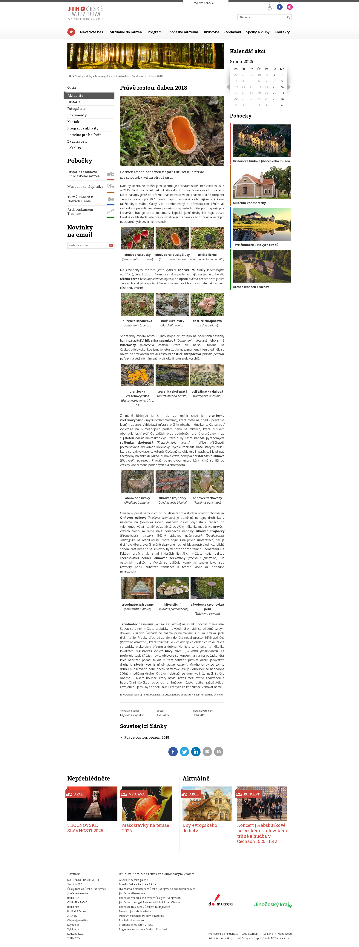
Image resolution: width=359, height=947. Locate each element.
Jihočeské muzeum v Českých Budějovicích (144, 907)
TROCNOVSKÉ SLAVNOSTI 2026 (85, 828)
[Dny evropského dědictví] (207, 803)
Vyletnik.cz (73, 929)
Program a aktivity (83, 128)
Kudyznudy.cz (75, 933)
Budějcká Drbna (76, 911)
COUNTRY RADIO (77, 902)
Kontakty (282, 32)
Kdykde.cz (73, 924)
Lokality (74, 148)
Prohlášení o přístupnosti (223, 933)
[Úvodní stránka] (86, 21)
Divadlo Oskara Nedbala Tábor (137, 884)
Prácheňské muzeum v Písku (136, 924)
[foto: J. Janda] (137, 248)
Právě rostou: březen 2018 (146, 737)
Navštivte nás (91, 32)
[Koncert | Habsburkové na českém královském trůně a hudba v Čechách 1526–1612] (262, 803)
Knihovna (211, 32)
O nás (71, 87)
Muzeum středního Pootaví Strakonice (141, 915)
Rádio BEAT (74, 898)
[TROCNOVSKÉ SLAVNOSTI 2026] (92, 803)
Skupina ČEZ (74, 884)
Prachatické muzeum (131, 920)
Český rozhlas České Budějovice (86, 889)
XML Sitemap (250, 933)
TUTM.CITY (73, 938)
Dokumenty (77, 115)
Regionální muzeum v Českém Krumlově (143, 929)
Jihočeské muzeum (183, 32)
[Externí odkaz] (220, 900)
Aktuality (123, 76)
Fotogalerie (76, 109)
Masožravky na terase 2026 (145, 828)
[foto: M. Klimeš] (207, 314)
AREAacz (72, 915)
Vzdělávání (232, 32)
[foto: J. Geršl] (172, 598)
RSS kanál (268, 933)
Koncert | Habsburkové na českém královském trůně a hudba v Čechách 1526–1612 (262, 833)
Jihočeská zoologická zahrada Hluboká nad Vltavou (149, 902)
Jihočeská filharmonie (132, 893)
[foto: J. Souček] (172, 248)
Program (155, 32)
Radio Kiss (73, 907)
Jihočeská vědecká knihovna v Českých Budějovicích (150, 898)
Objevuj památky (77, 920)
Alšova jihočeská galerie (133, 880)
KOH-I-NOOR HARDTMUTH (83, 880)
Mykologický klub (105, 76)
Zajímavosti (77, 141)
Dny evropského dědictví (199, 828)
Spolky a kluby (258, 32)
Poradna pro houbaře (84, 135)
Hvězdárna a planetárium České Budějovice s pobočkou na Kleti (157, 889)
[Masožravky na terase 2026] (147, 803)
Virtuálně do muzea (126, 32)
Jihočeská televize (77, 893)
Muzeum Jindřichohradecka (135, 911)
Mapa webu (285, 933)
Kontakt (74, 122)
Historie (73, 102)
